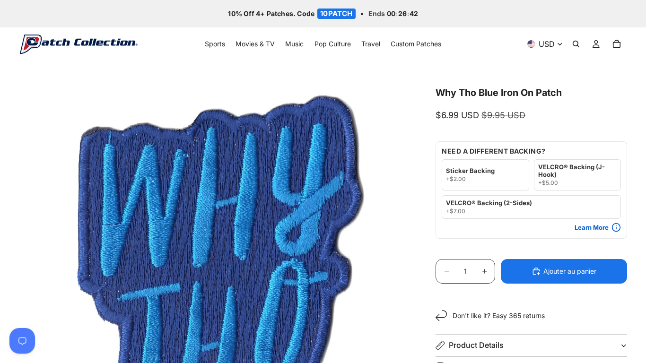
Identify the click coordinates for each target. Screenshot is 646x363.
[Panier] (616, 44)
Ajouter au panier (569, 271)
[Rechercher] (576, 44)
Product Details (476, 345)
